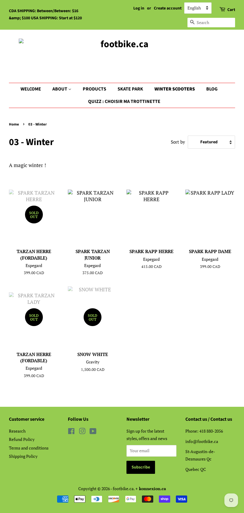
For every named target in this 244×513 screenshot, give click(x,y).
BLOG (212, 89)
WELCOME (31, 89)
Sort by (178, 142)
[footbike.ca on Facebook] (71, 432)
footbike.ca (123, 488)
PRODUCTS (94, 89)
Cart (231, 10)
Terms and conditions (29, 448)
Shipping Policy (23, 456)
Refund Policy (22, 439)
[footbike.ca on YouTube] (93, 432)
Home (14, 124)
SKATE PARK (130, 89)
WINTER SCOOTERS (174, 89)
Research (17, 431)
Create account (168, 8)
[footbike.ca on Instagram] (82, 432)
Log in (138, 8)
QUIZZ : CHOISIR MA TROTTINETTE (124, 101)
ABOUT (60, 89)
